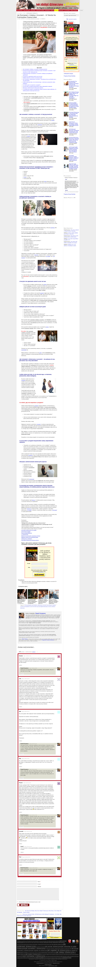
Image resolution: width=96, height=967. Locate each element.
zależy (40, 352)
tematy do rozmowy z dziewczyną (56, 957)
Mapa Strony (74, 10)
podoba (52, 120)
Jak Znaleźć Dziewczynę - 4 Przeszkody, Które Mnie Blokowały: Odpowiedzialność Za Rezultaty (74, 115)
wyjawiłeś (23, 380)
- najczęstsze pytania (71, 19)
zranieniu (36, 405)
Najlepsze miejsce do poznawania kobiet (29, 537)
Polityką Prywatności (57, 936)
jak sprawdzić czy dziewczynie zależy (65, 948)
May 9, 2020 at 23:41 (28, 846)
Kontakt (61, 10)
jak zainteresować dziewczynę (33, 952)
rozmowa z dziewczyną (23, 957)
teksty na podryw (40, 957)
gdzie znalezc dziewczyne (36, 942)
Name (39, 881)
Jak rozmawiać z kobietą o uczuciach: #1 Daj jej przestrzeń (35, 69)
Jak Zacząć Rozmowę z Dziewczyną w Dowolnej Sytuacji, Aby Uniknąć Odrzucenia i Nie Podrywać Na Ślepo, (74, 140)
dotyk (45, 181)
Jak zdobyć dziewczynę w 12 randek (28, 530)
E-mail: (28, 563)
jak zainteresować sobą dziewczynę (47, 952)
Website (39, 886)
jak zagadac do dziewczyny (39, 950)
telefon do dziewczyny (47, 957)
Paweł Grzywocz (40, 613)
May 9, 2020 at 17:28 (33, 815)
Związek (33, 10)
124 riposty (54, 510)
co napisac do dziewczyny (22, 941)
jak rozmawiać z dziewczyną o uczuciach (39, 605)
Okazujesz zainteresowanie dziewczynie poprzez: (33, 87)
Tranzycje (36, 254)
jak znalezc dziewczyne (33, 954)
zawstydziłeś (24, 349)
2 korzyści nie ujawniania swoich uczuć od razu (32, 76)
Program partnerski (48, 964)
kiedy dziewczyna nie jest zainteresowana (70, 954)
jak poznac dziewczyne (53, 946)
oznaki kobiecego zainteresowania (50, 956)
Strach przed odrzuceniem (31, 957)
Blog (52, 10)
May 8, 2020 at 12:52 (25, 758)
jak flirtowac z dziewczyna (38, 944)
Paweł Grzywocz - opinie (52, 965)
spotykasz (53, 227)
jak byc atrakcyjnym (44, 942)
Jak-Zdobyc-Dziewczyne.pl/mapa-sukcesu (30, 540)
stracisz (45, 284)
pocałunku (30, 455)
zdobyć (47, 326)
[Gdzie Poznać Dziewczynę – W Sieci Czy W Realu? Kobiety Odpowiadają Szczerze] (66, 123)
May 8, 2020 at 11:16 (25, 711)
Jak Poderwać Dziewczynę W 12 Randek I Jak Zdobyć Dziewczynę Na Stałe (48, 4)
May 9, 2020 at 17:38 (28, 831)
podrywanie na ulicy (73, 956)
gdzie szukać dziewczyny (27, 942)
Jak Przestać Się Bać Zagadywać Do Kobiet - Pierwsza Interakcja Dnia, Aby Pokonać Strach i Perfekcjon (73, 149)
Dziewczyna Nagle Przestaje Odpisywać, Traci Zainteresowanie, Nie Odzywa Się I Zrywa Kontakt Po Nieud (74, 105)
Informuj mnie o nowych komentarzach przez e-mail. (29, 901)
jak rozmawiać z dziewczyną (35, 948)
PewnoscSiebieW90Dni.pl (26, 533)
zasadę (28, 136)
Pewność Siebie (40, 10)
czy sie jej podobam (27, 605)
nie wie (25, 177)
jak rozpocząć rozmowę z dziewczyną (52, 948)
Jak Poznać (19, 10)
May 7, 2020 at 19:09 (33, 668)
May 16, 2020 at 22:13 (33, 867)
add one (33, 651)
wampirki (42, 293)
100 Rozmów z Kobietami (26, 538)
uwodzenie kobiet (66, 957)
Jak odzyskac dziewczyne (57, 944)
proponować (31, 479)
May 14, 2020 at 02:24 (26, 857)
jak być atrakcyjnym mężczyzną (56, 942)
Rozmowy (47, 10)
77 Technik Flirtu (24, 534)
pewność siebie (59, 956)
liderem (33, 500)
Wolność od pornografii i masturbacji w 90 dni (30, 535)
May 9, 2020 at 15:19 (27, 782)
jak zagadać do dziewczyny (58, 950)
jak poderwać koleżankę (40, 946)
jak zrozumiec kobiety (45, 954)
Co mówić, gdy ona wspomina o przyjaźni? (31, 84)
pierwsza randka (66, 956)
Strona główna (19, 13)
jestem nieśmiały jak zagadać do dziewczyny (56, 954)
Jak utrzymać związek (25, 531)
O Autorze (67, 10)
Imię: (29, 567)
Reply (20, 665)
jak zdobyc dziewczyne (65, 952)
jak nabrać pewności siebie (47, 944)
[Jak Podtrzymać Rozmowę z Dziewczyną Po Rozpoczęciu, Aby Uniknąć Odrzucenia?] (66, 131)
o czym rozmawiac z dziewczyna (33, 956)
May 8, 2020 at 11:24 (33, 743)
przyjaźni (39, 424)
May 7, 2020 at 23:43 (26, 678)
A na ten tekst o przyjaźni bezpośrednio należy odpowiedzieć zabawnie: (37, 86)
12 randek (48, 256)
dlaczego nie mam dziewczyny (33, 941)
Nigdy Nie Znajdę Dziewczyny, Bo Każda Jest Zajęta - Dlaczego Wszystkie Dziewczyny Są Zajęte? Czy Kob (73, 166)
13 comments (42, 18)
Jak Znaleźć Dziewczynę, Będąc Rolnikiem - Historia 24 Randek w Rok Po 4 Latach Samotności (73, 158)
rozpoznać (40, 124)
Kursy (56, 10)
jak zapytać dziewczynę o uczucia (45, 606)
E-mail (39, 884)
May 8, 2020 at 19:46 (33, 769)
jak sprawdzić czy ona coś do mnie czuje (31, 606)
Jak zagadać (27, 10)
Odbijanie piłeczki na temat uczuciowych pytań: (32, 77)
